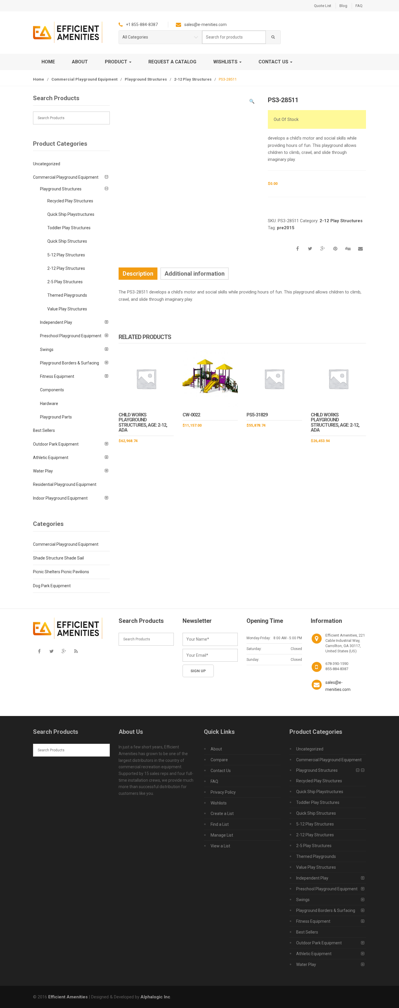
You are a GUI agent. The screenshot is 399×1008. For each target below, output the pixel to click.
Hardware (49, 403)
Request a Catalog (172, 62)
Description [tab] (138, 273)
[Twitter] (51, 651)
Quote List (322, 6)
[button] (251, 102)
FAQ (358, 6)
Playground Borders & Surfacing (69, 363)
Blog (343, 6)
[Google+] (63, 651)
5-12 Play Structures (66, 255)
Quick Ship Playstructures (70, 214)
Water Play (43, 471)
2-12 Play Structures (192, 79)
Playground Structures (146, 79)
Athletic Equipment (50, 457)
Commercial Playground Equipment (84, 79)
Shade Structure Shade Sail (58, 558)
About (80, 62)
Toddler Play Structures (69, 227)
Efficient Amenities (68, 997)
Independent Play (56, 322)
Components (52, 389)
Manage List (222, 835)
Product (117, 62)
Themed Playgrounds (67, 295)
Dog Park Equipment (52, 585)
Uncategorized (46, 163)
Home (48, 62)
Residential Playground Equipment (64, 484)
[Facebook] (39, 651)
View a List (220, 846)
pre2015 (285, 227)
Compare (219, 759)
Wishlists (226, 62)
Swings (46, 349)
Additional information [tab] (194, 273)
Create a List (222, 813)
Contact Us (274, 62)
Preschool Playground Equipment (70, 335)
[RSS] (76, 651)
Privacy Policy (223, 792)
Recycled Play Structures (70, 201)
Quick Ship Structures (67, 241)
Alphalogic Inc (155, 997)
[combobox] (234, 37)
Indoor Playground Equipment (60, 498)
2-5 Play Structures (65, 281)
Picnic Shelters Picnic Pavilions (61, 571)
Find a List (220, 824)
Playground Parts (56, 417)
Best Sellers (44, 430)
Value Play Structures (67, 309)
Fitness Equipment (57, 376)
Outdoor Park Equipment (56, 444)
